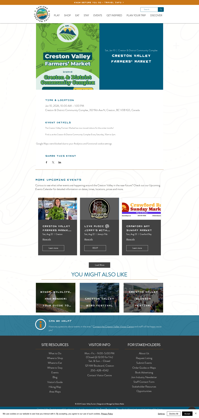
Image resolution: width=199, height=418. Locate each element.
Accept (187, 413)
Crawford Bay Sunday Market (139, 228)
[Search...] (161, 9)
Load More (99, 265)
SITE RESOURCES (54, 344)
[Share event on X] (53, 162)
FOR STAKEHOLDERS (144, 344)
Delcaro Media (119, 404)
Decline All (173, 413)
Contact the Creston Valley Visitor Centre (113, 326)
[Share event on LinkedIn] (59, 162)
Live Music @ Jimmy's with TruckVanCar (96, 228)
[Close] (195, 413)
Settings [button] (161, 413)
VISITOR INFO (99, 344)
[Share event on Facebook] (46, 162)
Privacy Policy (107, 413)
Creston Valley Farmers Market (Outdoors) (56, 228)
